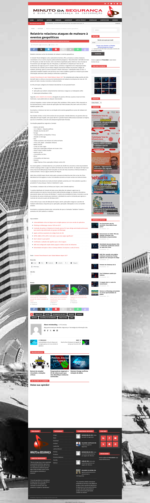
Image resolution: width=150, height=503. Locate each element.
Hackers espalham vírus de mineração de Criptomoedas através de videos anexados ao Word (39, 298)
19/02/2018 (35, 45)
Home (32, 20)
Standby (55, 460)
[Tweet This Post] (41, 49)
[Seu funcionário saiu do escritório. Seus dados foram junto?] (97, 79)
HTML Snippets (68, 502)
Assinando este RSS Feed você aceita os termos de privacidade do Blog (105, 49)
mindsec (79, 314)
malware (71, 314)
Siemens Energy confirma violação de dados (79, 372)
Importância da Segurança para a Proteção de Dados (105, 210)
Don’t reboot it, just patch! (42, 239)
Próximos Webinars (58, 457)
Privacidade (105, 60)
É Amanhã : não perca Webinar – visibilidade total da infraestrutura (105, 124)
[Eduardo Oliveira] (78, 472)
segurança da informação (48, 317)
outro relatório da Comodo (43, 97)
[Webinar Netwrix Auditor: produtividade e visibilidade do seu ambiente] (105, 184)
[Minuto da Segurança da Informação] (75, 17)
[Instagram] (120, 3)
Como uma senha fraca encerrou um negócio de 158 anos (89, 454)
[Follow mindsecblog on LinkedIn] (56, 330)
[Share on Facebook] (34, 49)
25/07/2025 (97, 192)
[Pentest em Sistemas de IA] (97, 91)
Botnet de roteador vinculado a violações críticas (37, 373)
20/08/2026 (103, 239)
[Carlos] (78, 463)
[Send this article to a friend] (63, 49)
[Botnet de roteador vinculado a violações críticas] (39, 362)
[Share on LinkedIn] (48, 49)
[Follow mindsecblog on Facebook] (47, 330)
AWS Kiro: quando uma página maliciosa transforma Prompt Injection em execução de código (109, 256)
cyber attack (38, 314)
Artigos (49, 20)
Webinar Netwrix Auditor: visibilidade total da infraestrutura (103, 145)
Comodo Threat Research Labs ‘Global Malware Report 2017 (51, 255)
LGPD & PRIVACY (81, 20)
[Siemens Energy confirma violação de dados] (79, 362)
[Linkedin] (105, 3)
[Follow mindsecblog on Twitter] (50, 330)
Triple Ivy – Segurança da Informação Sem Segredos (103, 167)
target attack (63, 317)
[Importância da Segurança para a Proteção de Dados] (105, 205)
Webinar (58, 20)
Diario (54, 438)
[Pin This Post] (56, 49)
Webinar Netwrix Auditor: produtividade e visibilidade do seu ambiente (104, 188)
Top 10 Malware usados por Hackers (108, 274)
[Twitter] (114, 3)
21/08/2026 (103, 228)
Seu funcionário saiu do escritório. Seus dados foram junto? (108, 225)
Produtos (55, 454)
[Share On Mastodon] (85, 49)
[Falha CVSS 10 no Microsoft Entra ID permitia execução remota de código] (105, 79)
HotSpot (55, 443)
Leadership (68, 20)
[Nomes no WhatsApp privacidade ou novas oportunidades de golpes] (94, 292)
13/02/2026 (97, 149)
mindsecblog (44, 45)
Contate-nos (104, 20)
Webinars (96, 107)
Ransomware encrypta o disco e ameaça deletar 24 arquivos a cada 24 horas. (56, 247)
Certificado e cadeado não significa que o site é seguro (50, 242)
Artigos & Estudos (99, 220)
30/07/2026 (103, 296)
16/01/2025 (97, 213)
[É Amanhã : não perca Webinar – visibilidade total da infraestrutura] (105, 120)
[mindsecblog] (78, 437)
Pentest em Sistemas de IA (108, 264)
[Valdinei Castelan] (78, 445)
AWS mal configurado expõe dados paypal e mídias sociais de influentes (55, 244)
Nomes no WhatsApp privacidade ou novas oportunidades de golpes (110, 292)
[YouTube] (111, 3)
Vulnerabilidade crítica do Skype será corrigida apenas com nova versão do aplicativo (59, 222)
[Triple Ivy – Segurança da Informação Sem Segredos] (105, 163)
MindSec (115, 20)
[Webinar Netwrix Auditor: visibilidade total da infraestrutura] (105, 142)
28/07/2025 (97, 170)
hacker (47, 314)
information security (59, 314)
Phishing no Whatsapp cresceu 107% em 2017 (47, 225)
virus (71, 317)
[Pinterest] (117, 3)
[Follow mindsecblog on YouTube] (53, 330)
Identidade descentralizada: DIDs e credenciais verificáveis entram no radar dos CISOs (109, 245)
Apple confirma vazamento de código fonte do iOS (49, 233)
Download (93, 20)
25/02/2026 (97, 128)
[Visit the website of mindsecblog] (45, 330)
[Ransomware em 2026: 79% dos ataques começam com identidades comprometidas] (97, 85)
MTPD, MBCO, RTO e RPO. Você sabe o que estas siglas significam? (53, 236)
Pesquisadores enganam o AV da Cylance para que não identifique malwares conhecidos (59, 373)
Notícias (40, 20)
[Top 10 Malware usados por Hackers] (94, 275)
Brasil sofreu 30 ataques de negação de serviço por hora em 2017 (78, 297)
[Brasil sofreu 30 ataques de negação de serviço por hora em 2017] (79, 289)
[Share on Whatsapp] (78, 49)
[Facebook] (108, 3)
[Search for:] (105, 30)
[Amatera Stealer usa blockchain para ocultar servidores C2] (112, 91)
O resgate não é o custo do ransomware (108, 283)
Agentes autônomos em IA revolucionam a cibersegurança (85, 474)
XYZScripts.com (81, 502)
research (34, 317)
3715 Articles (63, 325)
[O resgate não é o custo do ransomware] (94, 284)
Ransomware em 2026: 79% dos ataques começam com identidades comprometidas (109, 235)
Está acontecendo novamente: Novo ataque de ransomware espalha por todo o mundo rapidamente (59, 298)
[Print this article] (70, 49)
